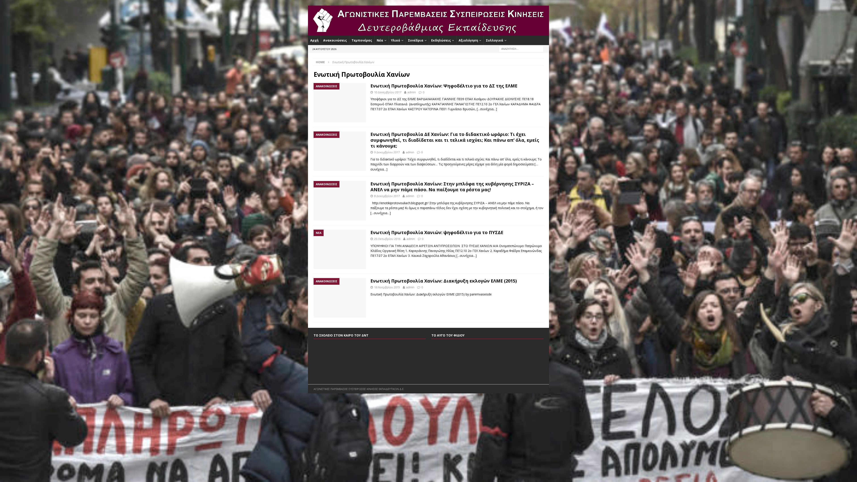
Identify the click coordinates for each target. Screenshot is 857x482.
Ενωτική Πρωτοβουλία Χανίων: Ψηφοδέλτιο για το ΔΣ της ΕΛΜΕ (443, 86)
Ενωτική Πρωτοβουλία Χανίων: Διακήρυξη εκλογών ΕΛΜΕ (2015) (443, 281)
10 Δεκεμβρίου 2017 (387, 92)
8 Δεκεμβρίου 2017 (387, 196)
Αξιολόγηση (468, 40)
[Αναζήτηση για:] (521, 49)
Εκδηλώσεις (441, 40)
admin (411, 92)
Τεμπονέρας (362, 40)
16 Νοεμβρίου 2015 (387, 287)
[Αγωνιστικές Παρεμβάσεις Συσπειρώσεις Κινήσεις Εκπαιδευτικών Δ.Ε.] (428, 33)
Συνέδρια (415, 40)
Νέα (380, 40)
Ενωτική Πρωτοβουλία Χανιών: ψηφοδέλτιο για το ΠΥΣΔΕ (436, 232)
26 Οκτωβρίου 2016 (387, 239)
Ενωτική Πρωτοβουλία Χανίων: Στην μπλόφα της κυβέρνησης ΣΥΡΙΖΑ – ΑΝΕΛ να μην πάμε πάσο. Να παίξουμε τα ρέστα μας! (452, 187)
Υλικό (395, 40)
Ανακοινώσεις (335, 40)
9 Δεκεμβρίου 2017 (387, 152)
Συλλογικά (494, 40)
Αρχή (314, 40)
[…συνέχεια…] (487, 109)
